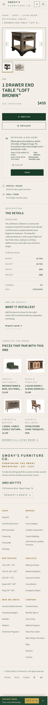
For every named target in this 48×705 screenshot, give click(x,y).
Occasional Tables (14, 19)
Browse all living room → (20, 440)
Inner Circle (30, 619)
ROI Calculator (8, 530)
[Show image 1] (7, 67)
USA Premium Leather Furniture (35, 543)
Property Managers (10, 612)
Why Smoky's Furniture (35, 638)
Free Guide (6, 542)
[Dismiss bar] (43, 701)
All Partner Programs (10, 631)
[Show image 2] (19, 67)
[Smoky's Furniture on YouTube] (41, 677)
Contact (29, 657)
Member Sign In (32, 612)
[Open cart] (36, 4)
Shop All (5, 517)
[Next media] (41, 44)
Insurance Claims (33, 577)
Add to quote (25, 125)
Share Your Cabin (33, 631)
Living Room (29, 15)
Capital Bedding (32, 536)
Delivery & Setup (32, 565)
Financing (6, 536)
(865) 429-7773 (11, 483)
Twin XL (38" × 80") (9, 571)
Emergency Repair (33, 590)
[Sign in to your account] (43, 4)
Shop (15, 15)
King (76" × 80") (8, 590)
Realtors (5, 625)
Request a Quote (16, 495)
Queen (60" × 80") (9, 584)
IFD (27, 517)
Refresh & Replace (33, 571)
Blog (27, 644)
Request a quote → (13, 325)
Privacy (8, 677)
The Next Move (32, 606)
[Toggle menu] (3, 4)
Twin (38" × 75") (8, 565)
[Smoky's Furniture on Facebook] (34, 677)
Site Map (5, 549)
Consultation (31, 584)
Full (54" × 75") (8, 577)
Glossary (29, 650)
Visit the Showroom (10, 523)
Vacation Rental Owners (12, 606)
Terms (16, 677)
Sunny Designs (32, 523)
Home (5, 15)
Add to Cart (25, 116)
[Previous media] (6, 44)
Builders (5, 619)
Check (27, 172)
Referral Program (33, 625)
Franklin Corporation (34, 530)
